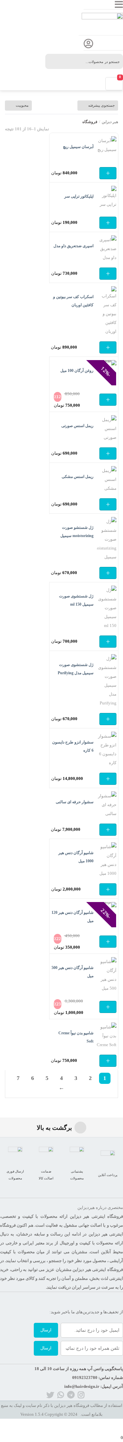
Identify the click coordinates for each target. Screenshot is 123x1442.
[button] (107, 173)
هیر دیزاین (110, 121)
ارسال (45, 1329)
